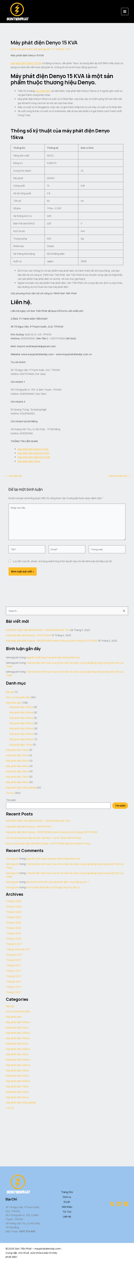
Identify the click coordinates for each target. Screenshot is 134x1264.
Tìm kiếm (11, 800)
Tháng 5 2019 (13, 928)
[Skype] (112, 1203)
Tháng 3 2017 (13, 992)
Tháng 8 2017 (13, 965)
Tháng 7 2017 (13, 970)
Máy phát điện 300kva (21, 728)
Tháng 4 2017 (13, 986)
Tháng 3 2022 (13, 917)
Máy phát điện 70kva (17, 776)
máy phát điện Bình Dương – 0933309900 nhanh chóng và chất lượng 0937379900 (51, 640)
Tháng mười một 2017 (18, 949)
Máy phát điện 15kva (29, 461)
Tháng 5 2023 (13, 901)
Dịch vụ (67, 1197)
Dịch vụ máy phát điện (18, 697)
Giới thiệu (67, 1206)
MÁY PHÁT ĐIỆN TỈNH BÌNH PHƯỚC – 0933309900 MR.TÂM (38, 630)
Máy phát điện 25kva (17, 760)
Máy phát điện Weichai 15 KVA (34, 457)
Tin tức (10, 793)
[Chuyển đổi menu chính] (125, 11)
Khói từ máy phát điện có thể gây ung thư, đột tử (53, 887)
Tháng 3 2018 (13, 933)
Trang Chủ (67, 1192)
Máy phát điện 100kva (21, 707)
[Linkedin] (119, 1203)
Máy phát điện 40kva (17, 766)
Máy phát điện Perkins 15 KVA (33, 453)
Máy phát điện (13, 702)
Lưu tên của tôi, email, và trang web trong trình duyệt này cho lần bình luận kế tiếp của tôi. (62, 561)
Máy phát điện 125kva (21, 712)
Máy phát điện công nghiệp (21, 787)
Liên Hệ (67, 1216)
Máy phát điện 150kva (21, 717)
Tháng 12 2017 (14, 944)
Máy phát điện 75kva (20, 744)
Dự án (67, 1201)
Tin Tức (67, 1211)
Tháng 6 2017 (13, 976)
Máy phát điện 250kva (21, 723)
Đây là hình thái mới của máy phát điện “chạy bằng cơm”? (57, 882)
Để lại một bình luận (21, 49)
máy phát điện (43, 91)
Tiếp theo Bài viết (119, 476)
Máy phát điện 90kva (17, 782)
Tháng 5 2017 (13, 981)
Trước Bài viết (13, 476)
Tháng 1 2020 (13, 922)
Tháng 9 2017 (13, 960)
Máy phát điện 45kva (17, 771)
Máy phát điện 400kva (21, 733)
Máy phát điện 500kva (21, 739)
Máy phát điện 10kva (17, 750)
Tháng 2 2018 (13, 938)
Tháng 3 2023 (13, 912)
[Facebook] (126, 1203)
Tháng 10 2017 (14, 954)
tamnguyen (12, 858)
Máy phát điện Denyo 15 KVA (26, 63)
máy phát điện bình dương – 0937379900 (28, 635)
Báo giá (10, 691)
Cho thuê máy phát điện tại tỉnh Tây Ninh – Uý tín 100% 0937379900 (43, 837)
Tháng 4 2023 (14, 906)
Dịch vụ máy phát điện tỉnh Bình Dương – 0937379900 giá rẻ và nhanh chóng (48, 843)
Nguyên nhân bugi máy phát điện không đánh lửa (53, 657)
